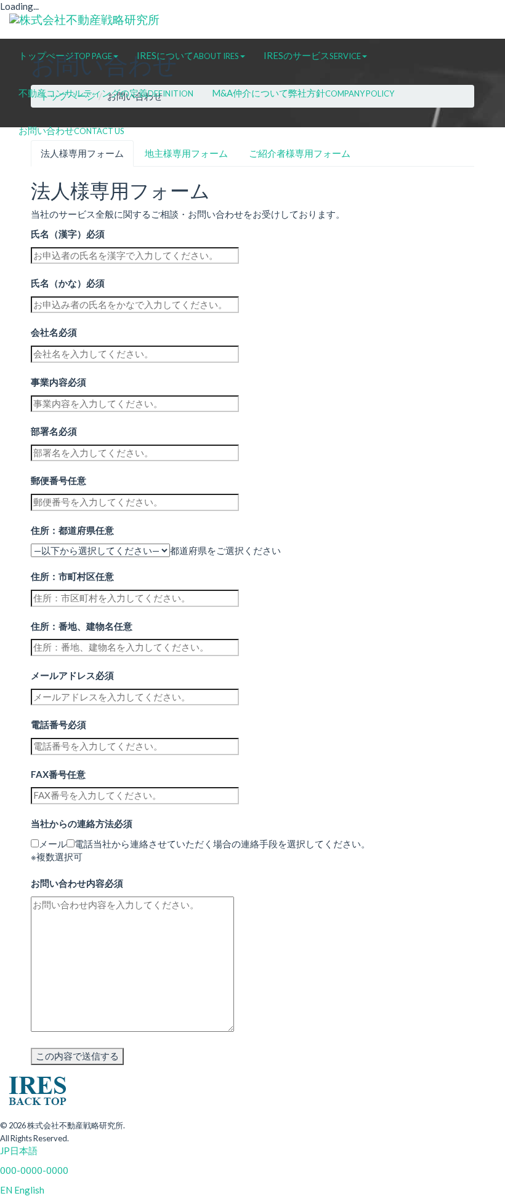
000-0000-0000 (34, 1170)
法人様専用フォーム (82, 153)
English (28, 1189)
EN (6, 1189)
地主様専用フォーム (186, 153)
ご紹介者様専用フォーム (299, 153)
